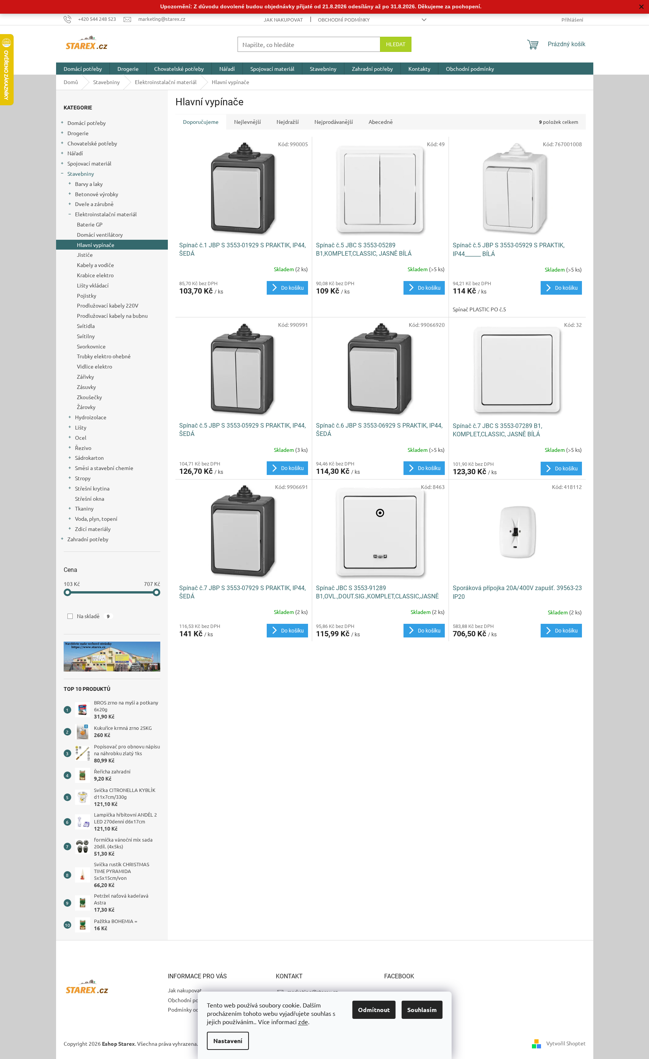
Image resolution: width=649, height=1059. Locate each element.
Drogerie (78, 133)
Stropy (83, 478)
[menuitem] (82, 68)
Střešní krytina (92, 488)
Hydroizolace (90, 417)
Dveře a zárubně (94, 203)
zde (303, 1021)
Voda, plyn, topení (96, 518)
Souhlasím (422, 1010)
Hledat (395, 44)
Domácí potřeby (86, 122)
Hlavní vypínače (95, 244)
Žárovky (86, 406)
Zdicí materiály (93, 528)
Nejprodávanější (333, 121)
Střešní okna (89, 498)
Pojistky (86, 295)
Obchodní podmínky (344, 19)
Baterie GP (90, 224)
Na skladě (93, 615)
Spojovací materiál (89, 163)
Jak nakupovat (283, 19)
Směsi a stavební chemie (104, 467)
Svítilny (86, 336)
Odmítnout (374, 1010)
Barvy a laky (89, 183)
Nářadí (75, 153)
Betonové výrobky (96, 194)
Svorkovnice (91, 346)
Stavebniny (80, 173)
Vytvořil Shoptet (566, 1042)
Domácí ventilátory (100, 234)
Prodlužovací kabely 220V (107, 305)
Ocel (80, 437)
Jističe (85, 254)
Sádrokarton (89, 457)
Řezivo (83, 447)
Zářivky (85, 376)
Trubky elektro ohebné (104, 356)
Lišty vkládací (93, 285)
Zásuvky (86, 386)
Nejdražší (288, 121)
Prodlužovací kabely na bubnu (112, 315)
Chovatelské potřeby (92, 143)
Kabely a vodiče (95, 264)
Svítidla (86, 325)
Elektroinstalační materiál (106, 214)
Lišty (80, 427)
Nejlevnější (247, 121)
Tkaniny (84, 508)
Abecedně (381, 121)
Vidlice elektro (94, 366)
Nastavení (227, 1041)
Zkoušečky (89, 397)
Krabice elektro (95, 275)
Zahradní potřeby (87, 539)
